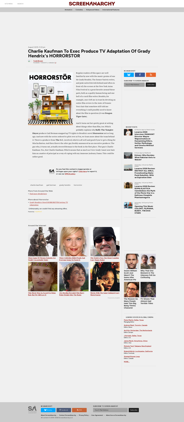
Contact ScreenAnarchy (67, 415)
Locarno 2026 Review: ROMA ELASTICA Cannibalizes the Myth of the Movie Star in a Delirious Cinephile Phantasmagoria (145, 192)
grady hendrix (64, 185)
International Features (110, 10)
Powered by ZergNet (114, 298)
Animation (68, 10)
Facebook (64, 410)
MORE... (127, 362)
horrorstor (78, 185)
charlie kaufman (36, 185)
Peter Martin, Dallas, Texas (134, 320)
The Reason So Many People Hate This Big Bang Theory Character (131, 303)
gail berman (51, 185)
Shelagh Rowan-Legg (132, 356)
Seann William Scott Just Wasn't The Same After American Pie (130, 275)
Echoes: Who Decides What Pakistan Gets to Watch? (145, 157)
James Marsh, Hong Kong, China (135, 341)
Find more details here (38, 194)
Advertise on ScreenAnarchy (116, 415)
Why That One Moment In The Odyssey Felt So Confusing (148, 274)
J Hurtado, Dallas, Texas (133, 336)
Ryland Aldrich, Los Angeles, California (138, 351)
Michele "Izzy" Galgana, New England (137, 346)
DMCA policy (70, 174)
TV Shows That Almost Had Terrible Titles (147, 301)
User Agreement (97, 415)
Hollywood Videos (92, 10)
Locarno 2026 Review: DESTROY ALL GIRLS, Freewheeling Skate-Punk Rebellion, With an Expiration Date (145, 173)
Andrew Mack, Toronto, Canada (135, 325)
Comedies (79, 10)
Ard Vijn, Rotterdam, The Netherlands (138, 330)
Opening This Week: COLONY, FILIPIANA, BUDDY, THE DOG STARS (144, 209)
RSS (80, 410)
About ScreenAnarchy (48, 415)
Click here (83, 171)
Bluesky (49, 410)
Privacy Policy (83, 415)
